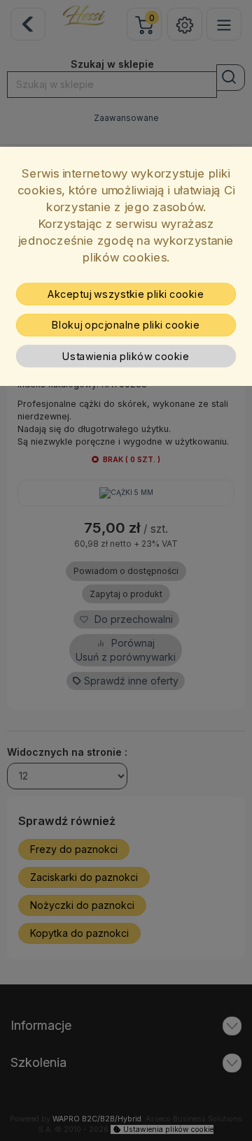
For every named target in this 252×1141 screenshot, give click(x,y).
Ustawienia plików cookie (125, 356)
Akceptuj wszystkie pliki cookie (126, 294)
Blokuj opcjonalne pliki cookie (126, 325)
